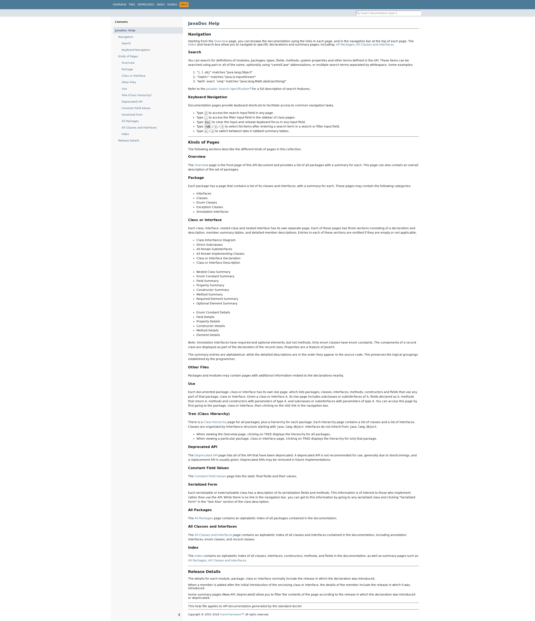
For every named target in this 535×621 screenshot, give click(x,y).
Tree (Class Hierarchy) (137, 95)
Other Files (129, 82)
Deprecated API (132, 101)
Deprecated (146, 4)
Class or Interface (133, 75)
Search (172, 4)
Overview (119, 4)
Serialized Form (132, 114)
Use (124, 88)
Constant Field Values (136, 108)
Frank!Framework (231, 614)
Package (127, 69)
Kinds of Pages (128, 56)
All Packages (130, 121)
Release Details (128, 140)
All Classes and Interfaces (139, 127)
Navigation (125, 36)
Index (161, 4)
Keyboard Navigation (136, 49)
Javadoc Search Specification (227, 88)
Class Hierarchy (215, 422)
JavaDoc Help (125, 30)
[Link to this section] (214, 34)
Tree (132, 4)
